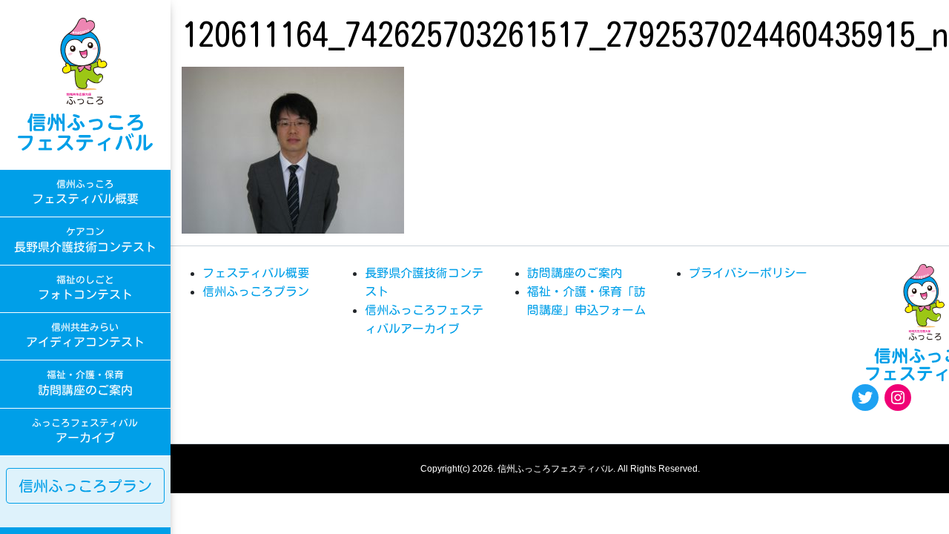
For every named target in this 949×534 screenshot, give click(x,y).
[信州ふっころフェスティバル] (85, 84)
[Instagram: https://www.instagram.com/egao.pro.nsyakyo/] (897, 397)
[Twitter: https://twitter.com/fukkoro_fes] (865, 397)
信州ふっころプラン (85, 485)
